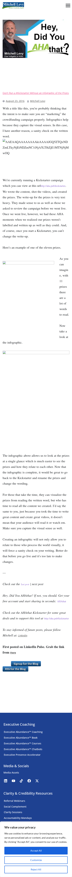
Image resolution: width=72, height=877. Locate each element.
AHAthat (61, 601)
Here (13, 652)
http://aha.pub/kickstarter (53, 185)
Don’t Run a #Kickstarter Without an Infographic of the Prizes (36, 93)
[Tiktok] (21, 780)
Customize (36, 859)
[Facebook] (29, 780)
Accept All (36, 850)
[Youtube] (13, 780)
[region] (36, 849)
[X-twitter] (37, 780)
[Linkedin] (5, 780)
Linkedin (22, 635)
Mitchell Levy (37, 101)
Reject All (36, 869)
